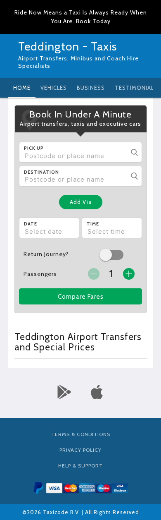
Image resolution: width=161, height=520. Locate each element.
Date (30, 224)
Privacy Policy (80, 450)
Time (93, 224)
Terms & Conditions (80, 434)
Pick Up (34, 148)
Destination (41, 172)
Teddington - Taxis (67, 46)
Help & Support (80, 465)
